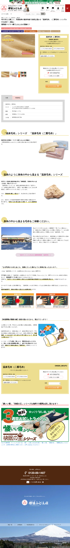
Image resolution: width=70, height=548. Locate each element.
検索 (42, 14)
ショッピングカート (67, 8)
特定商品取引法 (30, 524)
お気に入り (48, 10)
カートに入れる (52, 86)
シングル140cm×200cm (46, 48)
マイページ (58, 10)
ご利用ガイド (42, 10)
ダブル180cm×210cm (59, 48)
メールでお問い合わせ (35, 482)
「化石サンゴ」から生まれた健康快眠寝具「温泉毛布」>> (35, 255)
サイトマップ (57, 524)
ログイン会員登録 (62, 10)
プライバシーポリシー (44, 524)
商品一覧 (10, 524)
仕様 (7, 98)
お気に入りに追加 (54, 75)
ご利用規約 (19, 524)
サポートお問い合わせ (53, 10)
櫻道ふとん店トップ (5, 17)
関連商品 (17, 98)
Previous (3, 52)
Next (33, 52)
